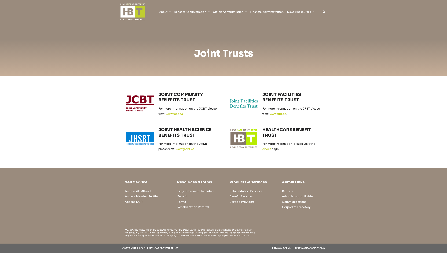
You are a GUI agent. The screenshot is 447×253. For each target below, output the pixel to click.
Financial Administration (267, 11)
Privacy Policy (281, 248)
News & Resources (299, 11)
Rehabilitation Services (246, 191)
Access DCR (133, 202)
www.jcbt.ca (174, 114)
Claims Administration (228, 11)
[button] (324, 12)
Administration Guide (297, 196)
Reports (287, 191)
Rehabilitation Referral (193, 207)
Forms (181, 202)
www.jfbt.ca (278, 114)
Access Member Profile (141, 196)
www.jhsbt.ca (185, 149)
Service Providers (242, 202)
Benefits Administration (190, 11)
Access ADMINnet (138, 191)
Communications (294, 202)
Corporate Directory (296, 207)
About (163, 11)
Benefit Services (241, 196)
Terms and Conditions (310, 248)
